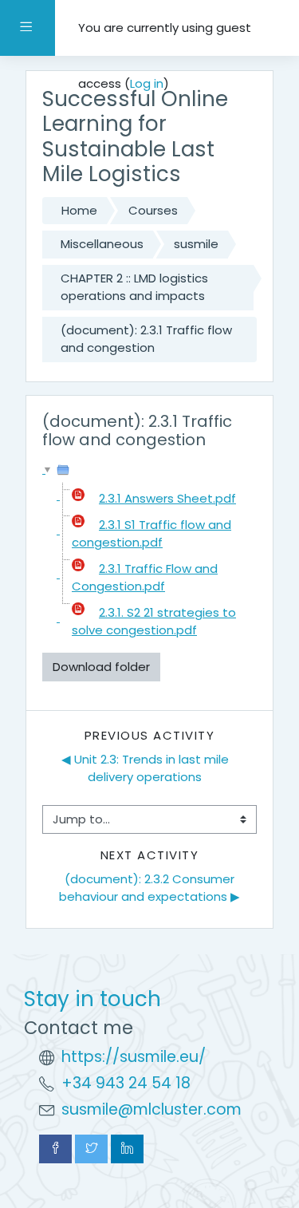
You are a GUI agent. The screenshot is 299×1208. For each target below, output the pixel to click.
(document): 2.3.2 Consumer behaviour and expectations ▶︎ (149, 888)
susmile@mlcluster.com (151, 1109)
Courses (153, 210)
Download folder (101, 666)
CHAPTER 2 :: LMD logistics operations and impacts (134, 287)
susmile (196, 243)
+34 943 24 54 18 (126, 1083)
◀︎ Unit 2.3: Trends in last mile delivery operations (146, 768)
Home (79, 210)
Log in (146, 83)
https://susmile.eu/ (133, 1057)
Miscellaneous (102, 243)
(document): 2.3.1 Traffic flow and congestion (146, 339)
